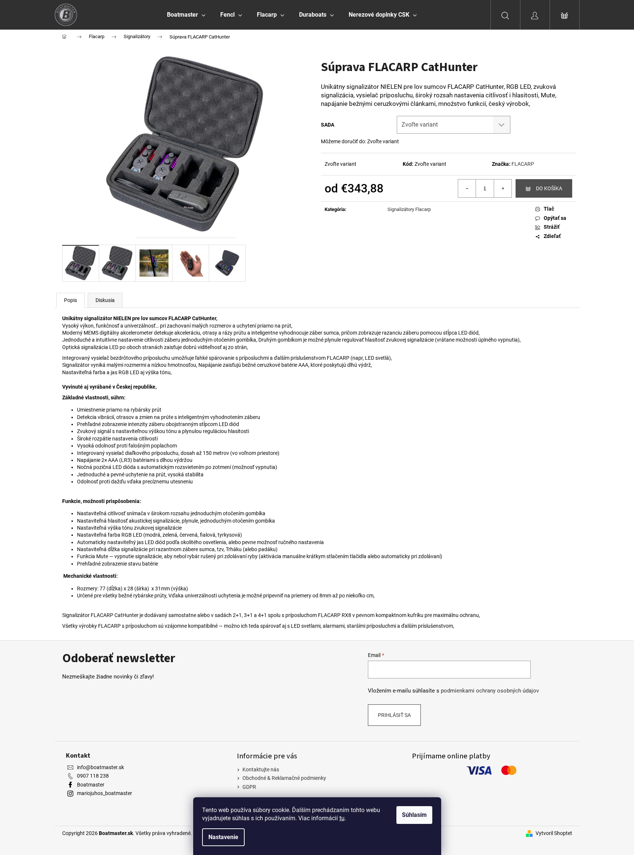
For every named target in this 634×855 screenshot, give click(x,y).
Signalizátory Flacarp (409, 209)
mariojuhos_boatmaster (104, 793)
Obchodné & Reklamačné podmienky (284, 778)
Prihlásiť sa (394, 715)
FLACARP (522, 164)
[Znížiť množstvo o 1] (467, 188)
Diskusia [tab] (105, 300)
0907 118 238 (93, 776)
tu (342, 818)
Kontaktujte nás (260, 769)
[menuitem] (186, 15)
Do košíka (549, 188)
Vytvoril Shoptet (554, 833)
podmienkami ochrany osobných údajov (490, 690)
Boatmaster (90, 785)
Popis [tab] (70, 300)
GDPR (249, 787)
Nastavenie (223, 837)
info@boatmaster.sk (100, 767)
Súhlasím (414, 814)
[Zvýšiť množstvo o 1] (502, 188)
